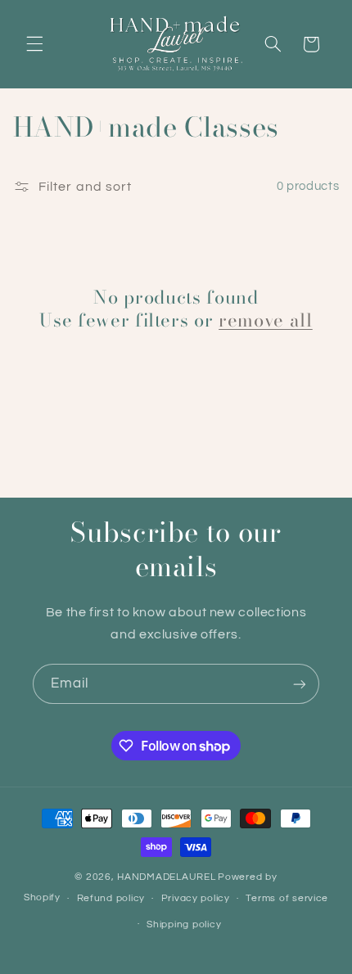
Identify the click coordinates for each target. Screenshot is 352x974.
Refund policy (111, 898)
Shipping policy (184, 924)
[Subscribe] (299, 684)
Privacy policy (195, 898)
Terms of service (287, 898)
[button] (34, 44)
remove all (266, 320)
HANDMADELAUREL (166, 877)
